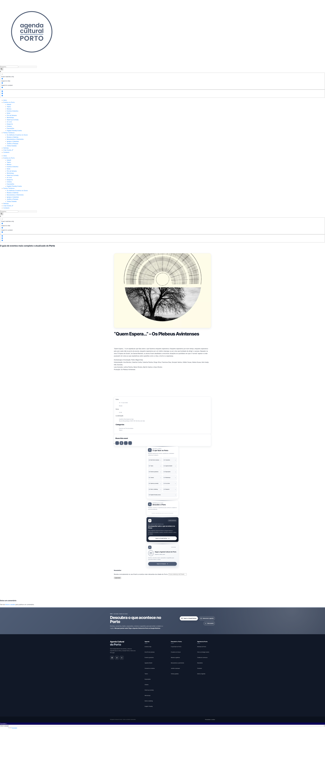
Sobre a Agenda (201, 673)
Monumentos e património (177, 663)
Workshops (10, 117)
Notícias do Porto (201, 646)
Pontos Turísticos (8, 133)
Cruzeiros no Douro (176, 652)
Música (9, 109)
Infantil (9, 104)
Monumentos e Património (15, 139)
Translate (14, 728)
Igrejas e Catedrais (13, 141)
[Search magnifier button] (1, 69)
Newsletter (200, 663)
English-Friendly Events (14, 130)
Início (5, 100)
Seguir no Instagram (161, 563)
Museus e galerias (175, 657)
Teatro (9, 106)
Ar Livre (9, 122)
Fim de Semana (12, 115)
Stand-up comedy (149, 690)
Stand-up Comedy (13, 120)
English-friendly (149, 706)
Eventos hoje (148, 646)
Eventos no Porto (9, 102)
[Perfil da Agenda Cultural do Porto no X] (122, 658)
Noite (8, 113)
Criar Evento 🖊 (8, 150)
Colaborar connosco (202, 657)
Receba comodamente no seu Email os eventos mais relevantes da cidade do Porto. (141, 574)
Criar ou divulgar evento (203, 652)
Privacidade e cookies (210, 719)
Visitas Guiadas (12, 146)
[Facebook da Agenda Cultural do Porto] (117, 658)
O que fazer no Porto (176, 646)
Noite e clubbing (149, 701)
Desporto (10, 124)
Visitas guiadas (175, 673)
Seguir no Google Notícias (161, 538)
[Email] (130, 443)
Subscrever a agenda (208, 618)
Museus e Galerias (12, 137)
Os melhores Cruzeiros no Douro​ (17, 135)
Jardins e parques (175, 668)
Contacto (6, 152)
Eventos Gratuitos (12, 111)
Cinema (9, 126)
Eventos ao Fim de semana (126, 428)
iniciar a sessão (10, 604)
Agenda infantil (148, 663)
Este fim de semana (149, 652)
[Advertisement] (162, 341)
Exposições (10, 128)
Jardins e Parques (12, 143)
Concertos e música (150, 668)
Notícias (6, 148)
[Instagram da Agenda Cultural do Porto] (112, 658)
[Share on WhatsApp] (126, 443)
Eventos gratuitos (149, 657)
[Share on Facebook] (117, 443)
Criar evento (210, 623)
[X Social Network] (121, 443)
